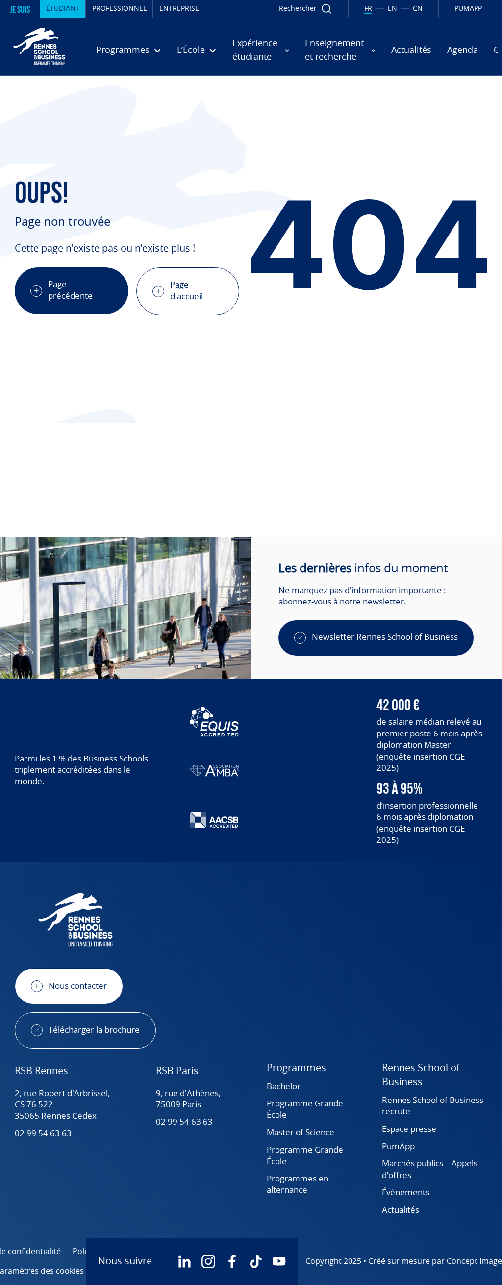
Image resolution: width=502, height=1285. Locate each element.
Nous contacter (78, 986)
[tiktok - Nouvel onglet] (255, 1261)
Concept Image (474, 1261)
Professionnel (119, 8)
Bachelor (284, 1087)
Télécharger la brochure (94, 1030)
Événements (405, 1193)
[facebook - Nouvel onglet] (232, 1261)
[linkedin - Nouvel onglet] (185, 1261)
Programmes (296, 1068)
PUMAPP (468, 8)
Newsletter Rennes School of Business (385, 637)
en (392, 8)
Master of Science (300, 1133)
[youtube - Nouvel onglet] (279, 1261)
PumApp (398, 1147)
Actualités (411, 50)
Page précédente (70, 290)
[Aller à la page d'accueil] (39, 46)
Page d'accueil (186, 290)
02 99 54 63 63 (43, 1134)
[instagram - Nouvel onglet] (208, 1261)
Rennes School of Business (421, 1075)
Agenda (462, 50)
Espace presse (409, 1129)
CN (418, 8)
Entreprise (179, 8)
